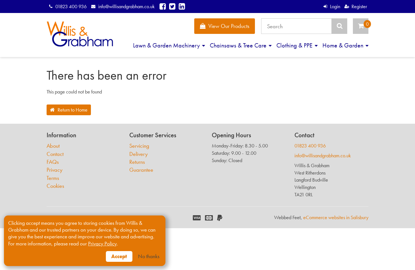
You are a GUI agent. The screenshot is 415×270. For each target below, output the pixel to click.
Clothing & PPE (295, 45)
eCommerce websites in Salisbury (335, 217)
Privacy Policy (102, 243)
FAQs (53, 162)
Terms (53, 178)
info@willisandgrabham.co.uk (126, 6)
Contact (55, 154)
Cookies (55, 186)
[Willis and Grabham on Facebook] (163, 6)
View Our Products (228, 26)
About (53, 145)
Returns (137, 162)
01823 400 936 (71, 6)
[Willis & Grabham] (80, 34)
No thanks (149, 256)
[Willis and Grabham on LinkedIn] (182, 6)
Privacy (54, 169)
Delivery (138, 154)
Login (335, 6)
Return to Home (73, 109)
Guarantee (141, 169)
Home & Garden (343, 45)
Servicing (139, 145)
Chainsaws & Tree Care (239, 45)
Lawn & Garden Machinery (167, 45)
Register (359, 6)
